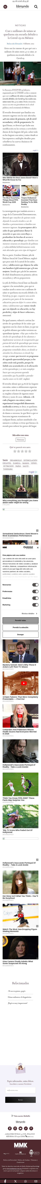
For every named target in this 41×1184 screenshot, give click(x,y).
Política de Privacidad (10, 1160)
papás (18, 466)
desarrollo (16, 460)
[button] (5, 7)
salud (26, 466)
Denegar (20, 634)
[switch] (35, 591)
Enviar (20, 1100)
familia (16, 463)
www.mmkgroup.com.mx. (14, 1168)
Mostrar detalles (28, 613)
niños (34, 463)
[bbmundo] (21, 7)
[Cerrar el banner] (37, 547)
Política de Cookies (24, 1160)
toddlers (7, 469)
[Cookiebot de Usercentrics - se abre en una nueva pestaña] (24, 547)
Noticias (20, 26)
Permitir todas (20, 620)
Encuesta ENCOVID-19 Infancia (17, 90)
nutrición (8, 466)
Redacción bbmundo (14, 44)
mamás (25, 463)
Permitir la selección (20, 627)
